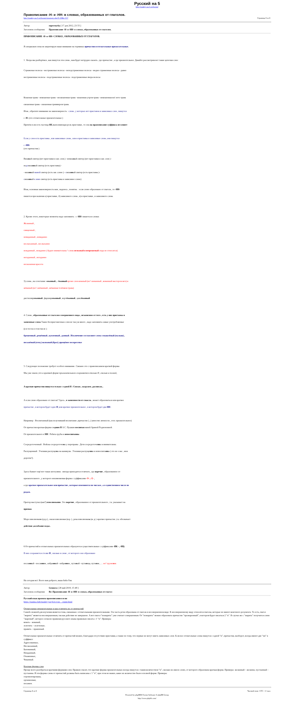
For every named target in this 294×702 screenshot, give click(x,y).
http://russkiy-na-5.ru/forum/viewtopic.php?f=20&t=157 (46, 18)
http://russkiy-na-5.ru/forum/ (147, 7)
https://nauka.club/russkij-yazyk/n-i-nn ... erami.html (48, 601)
